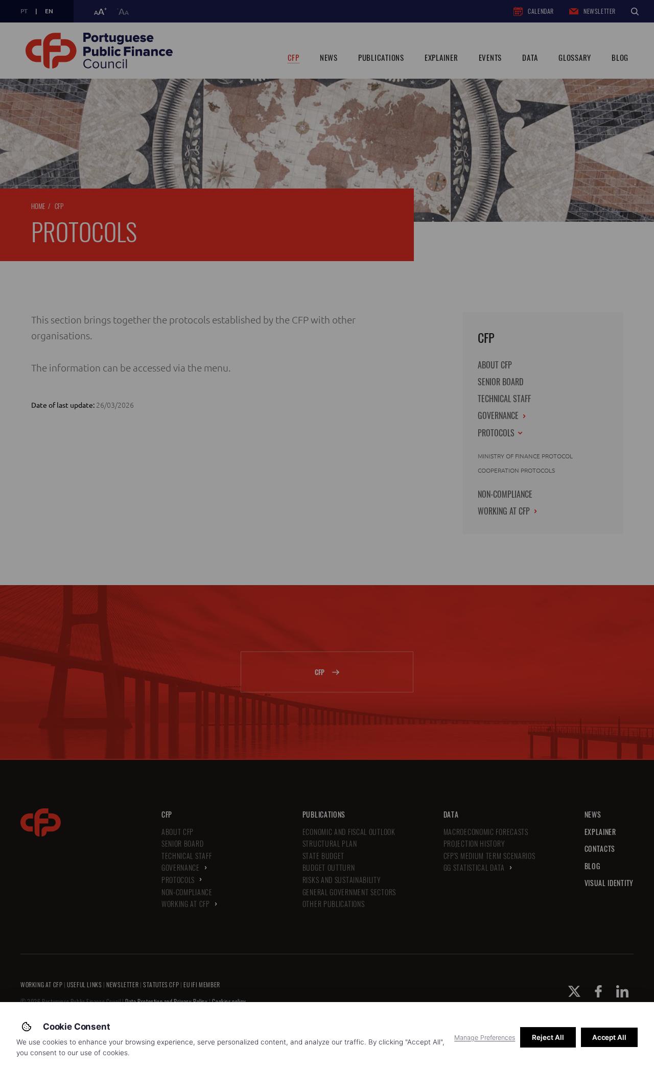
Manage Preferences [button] (484, 1037)
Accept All (609, 1037)
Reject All (548, 1037)
